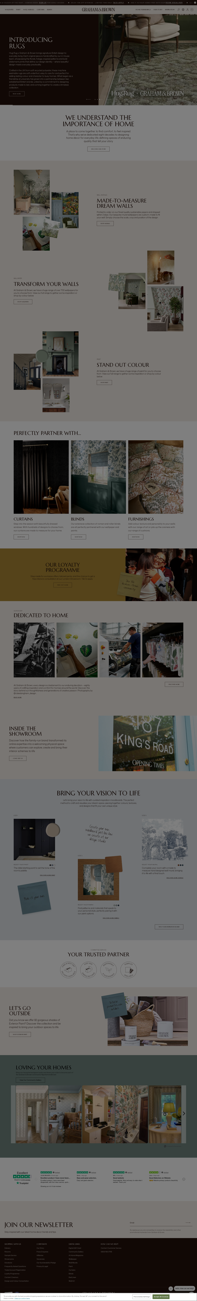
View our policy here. (22, 1298)
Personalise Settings (142, 1297)
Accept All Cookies (161, 1297)
